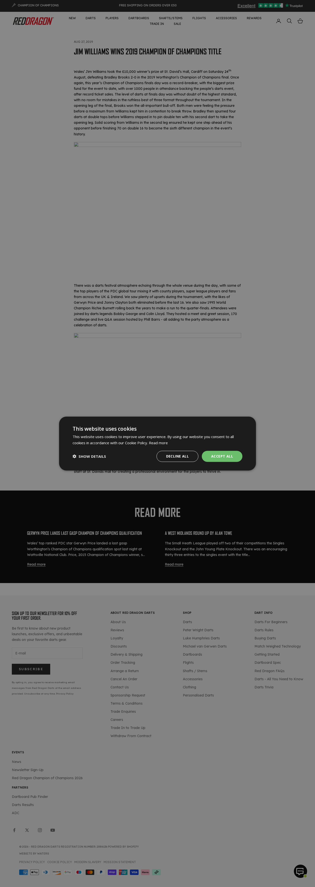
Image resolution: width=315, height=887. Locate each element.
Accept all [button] (222, 456)
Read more (158, 442)
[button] (89, 456)
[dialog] (157, 444)
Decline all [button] (177, 456)
